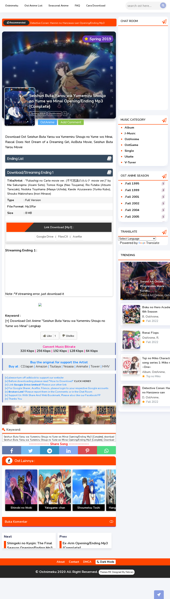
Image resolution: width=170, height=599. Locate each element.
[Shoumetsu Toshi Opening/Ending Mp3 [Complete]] (89, 490)
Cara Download (95, 5)
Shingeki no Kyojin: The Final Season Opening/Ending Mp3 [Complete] (30, 548)
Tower (95, 366)
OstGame (131, 145)
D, (143, 397)
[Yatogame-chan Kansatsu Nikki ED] (55, 490)
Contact (74, 562)
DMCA (87, 562)
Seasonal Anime (59, 5)
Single (129, 151)
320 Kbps (27, 351)
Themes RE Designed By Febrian (117, 572)
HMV (105, 366)
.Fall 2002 (132, 203)
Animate (82, 366)
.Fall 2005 (132, 217)
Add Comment (71, 122)
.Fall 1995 (132, 183)
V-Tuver (130, 162)
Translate (152, 243)
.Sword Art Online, (152, 295)
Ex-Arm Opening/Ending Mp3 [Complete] (85, 545)
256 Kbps (44, 351)
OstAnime (132, 139)
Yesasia (68, 366)
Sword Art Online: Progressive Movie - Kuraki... (153, 286)
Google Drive (44, 237)
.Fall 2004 (132, 210)
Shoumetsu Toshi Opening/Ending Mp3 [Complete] (88, 511)
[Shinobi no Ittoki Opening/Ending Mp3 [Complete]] (21, 490)
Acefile (77, 237)
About (61, 562)
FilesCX (63, 237)
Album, (146, 372)
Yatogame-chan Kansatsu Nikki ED (55, 510)
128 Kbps (76, 351)
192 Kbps (60, 351)
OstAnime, (152, 317)
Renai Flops (150, 333)
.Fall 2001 (132, 197)
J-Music (130, 133)
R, (158, 338)
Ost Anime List (33, 5)
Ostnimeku (11, 5)
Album (129, 127)
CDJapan (27, 366)
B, (143, 317)
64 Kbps (92, 351)
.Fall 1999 (132, 190)
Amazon (41, 366)
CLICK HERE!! (82, 381)
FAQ (77, 5)
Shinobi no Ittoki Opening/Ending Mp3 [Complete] (21, 511)
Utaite (129, 156)
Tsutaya (55, 366)
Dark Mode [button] (106, 562)
